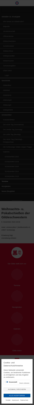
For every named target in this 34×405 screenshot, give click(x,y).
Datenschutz (24, 400)
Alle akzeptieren (17, 395)
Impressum (15, 400)
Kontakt (8, 400)
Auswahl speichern (17, 389)
